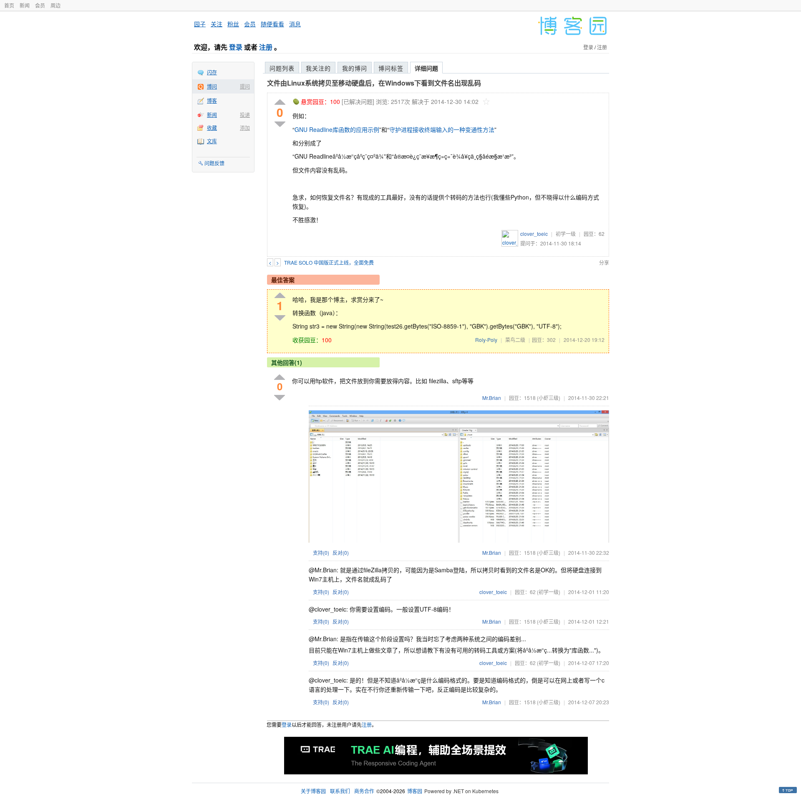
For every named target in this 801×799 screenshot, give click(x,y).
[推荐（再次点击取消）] (280, 102)
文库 (212, 140)
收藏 (212, 127)
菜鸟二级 (515, 339)
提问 (245, 86)
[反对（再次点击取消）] (280, 124)
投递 (245, 114)
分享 (604, 262)
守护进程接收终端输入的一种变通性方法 (441, 129)
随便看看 (272, 24)
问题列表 (282, 68)
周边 (55, 5)
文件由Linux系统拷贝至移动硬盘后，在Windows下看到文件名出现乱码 (374, 83)
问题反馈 (214, 163)
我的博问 (354, 68)
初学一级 (566, 233)
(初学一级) (548, 591)
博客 (212, 100)
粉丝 (233, 24)
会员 (40, 5)
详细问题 (426, 68)
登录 (235, 47)
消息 (295, 24)
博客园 (414, 790)
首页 (9, 5)
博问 (212, 86)
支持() (321, 552)
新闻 (25, 5)
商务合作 (364, 790)
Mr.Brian (491, 397)
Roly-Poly (486, 339)
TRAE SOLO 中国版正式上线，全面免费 (329, 262)
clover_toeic (534, 233)
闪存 (212, 72)
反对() (340, 552)
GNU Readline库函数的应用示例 (337, 129)
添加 (245, 127)
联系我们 (340, 790)
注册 (265, 47)
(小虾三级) (548, 397)
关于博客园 (313, 790)
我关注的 (318, 68)
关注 (216, 24)
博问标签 (390, 68)
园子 (200, 24)
